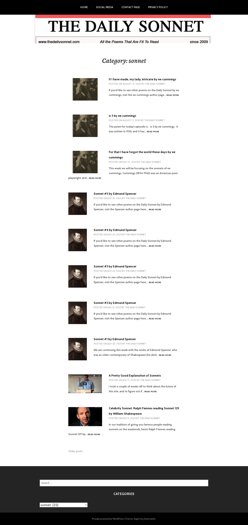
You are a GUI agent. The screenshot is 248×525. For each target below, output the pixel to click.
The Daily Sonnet (155, 83)
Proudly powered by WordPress (107, 518)
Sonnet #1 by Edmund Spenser (115, 339)
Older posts (75, 451)
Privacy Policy (158, 7)
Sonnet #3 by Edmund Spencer (115, 266)
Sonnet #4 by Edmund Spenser (115, 230)
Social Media (104, 7)
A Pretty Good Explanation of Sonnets (135, 375)
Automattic (150, 518)
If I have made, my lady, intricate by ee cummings (142, 79)
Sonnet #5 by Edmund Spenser (115, 194)
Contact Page (130, 7)
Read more (173, 95)
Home (84, 7)
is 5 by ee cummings (122, 116)
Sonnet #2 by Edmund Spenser (115, 303)
